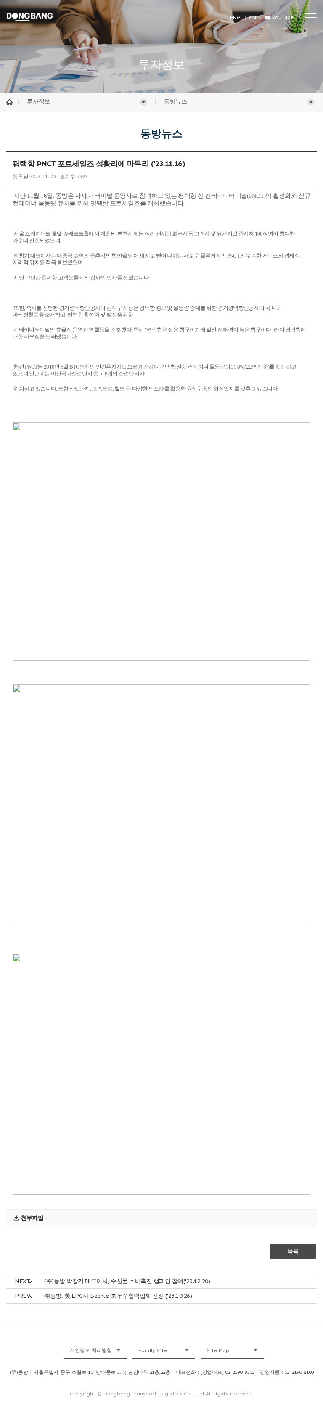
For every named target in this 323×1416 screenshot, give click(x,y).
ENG (235, 18)
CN (252, 18)
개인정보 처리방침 (91, 1350)
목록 (293, 1251)
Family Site (152, 1350)
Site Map (218, 1350)
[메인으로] (45, 17)
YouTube (283, 17)
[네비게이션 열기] (311, 16)
